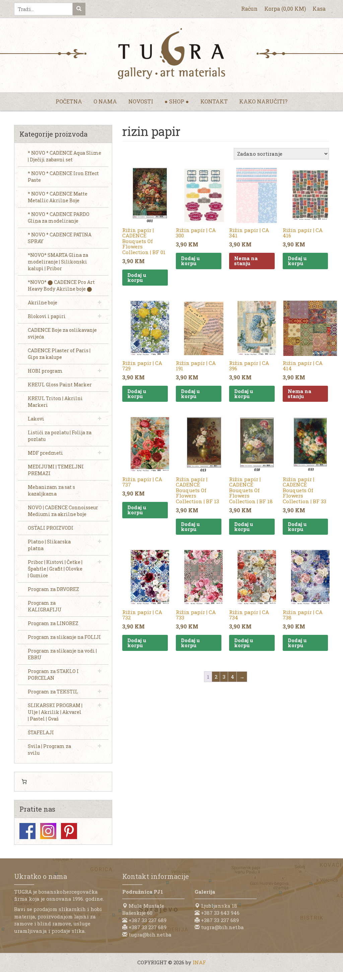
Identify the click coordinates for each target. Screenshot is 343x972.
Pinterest (69, 831)
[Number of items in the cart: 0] (24, 781)
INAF (199, 962)
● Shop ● (176, 101)
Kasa (319, 8)
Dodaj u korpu (136, 277)
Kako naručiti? (263, 101)
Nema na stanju (246, 261)
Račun (249, 8)
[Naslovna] (171, 53)
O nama (105, 101)
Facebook (27, 831)
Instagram (48, 831)
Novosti (140, 101)
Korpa (285, 8)
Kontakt (214, 101)
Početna (69, 101)
